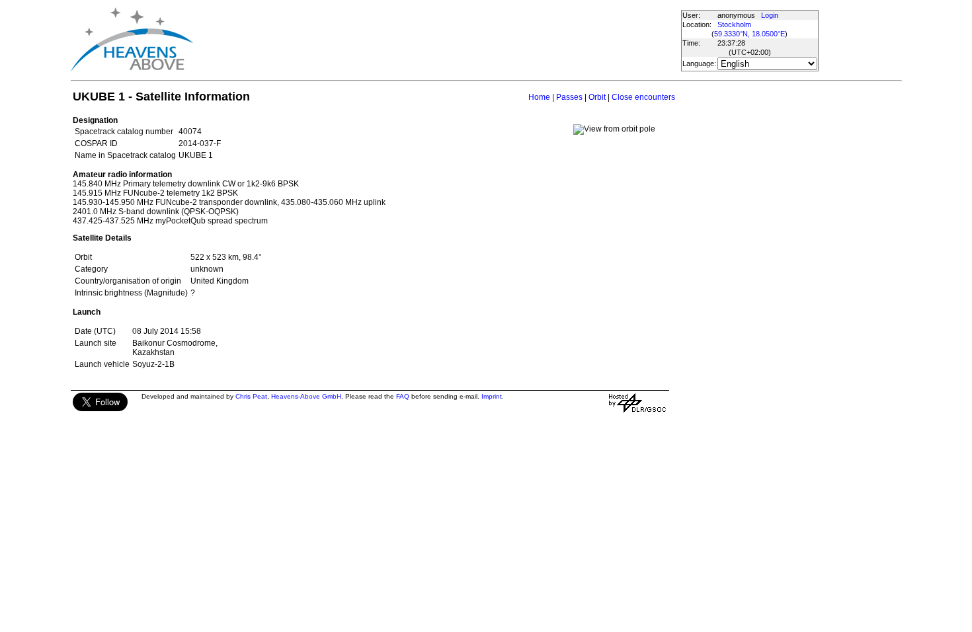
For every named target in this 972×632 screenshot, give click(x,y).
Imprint (491, 396)
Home (539, 97)
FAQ (402, 396)
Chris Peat (251, 396)
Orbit (597, 97)
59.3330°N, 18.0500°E (749, 34)
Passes (569, 97)
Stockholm (734, 24)
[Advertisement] (436, 39)
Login (769, 15)
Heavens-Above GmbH (306, 396)
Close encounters (643, 97)
